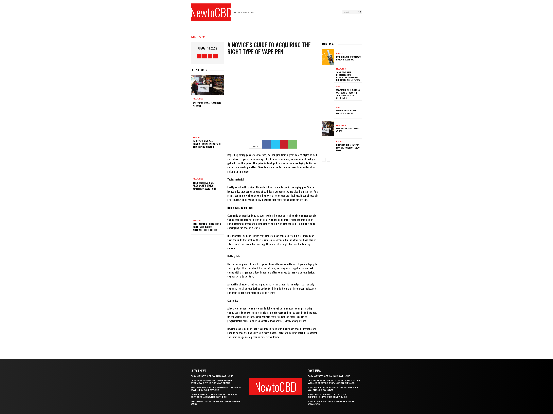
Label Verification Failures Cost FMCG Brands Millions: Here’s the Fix (207, 227)
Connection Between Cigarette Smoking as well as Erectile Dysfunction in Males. (334, 381)
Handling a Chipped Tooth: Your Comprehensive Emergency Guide (327, 395)
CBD (338, 87)
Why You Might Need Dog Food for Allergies (347, 112)
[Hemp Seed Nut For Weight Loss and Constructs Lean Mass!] (328, 146)
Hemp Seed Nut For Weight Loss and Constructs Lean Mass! (348, 148)
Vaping (202, 36)
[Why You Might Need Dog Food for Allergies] (328, 110)
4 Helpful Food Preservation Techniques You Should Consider (333, 388)
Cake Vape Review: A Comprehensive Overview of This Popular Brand (207, 144)
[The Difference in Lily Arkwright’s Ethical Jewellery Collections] (207, 165)
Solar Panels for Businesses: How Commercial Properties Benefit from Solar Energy (348, 76)
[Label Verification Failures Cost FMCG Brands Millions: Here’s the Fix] (207, 207)
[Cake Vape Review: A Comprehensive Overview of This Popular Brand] (207, 124)
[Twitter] (210, 56)
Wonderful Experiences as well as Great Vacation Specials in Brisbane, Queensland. (348, 94)
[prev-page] (324, 160)
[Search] (359, 12)
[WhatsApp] (292, 144)
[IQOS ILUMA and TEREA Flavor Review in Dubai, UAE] (328, 57)
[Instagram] (204, 56)
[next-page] (328, 160)
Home (193, 36)
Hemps (339, 142)
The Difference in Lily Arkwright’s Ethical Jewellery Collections (204, 185)
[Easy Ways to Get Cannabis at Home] (207, 85)
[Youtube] (215, 56)
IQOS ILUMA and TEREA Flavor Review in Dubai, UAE (348, 58)
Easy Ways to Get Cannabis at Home (207, 104)
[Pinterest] (284, 144)
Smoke (339, 54)
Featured (198, 99)
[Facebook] (199, 56)
